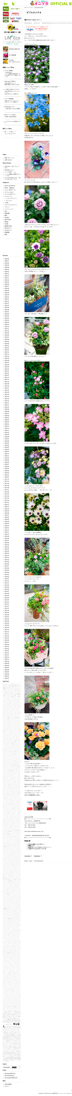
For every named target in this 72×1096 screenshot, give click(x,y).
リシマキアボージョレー (10, 989)
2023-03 (7, 345)
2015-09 (7, 536)
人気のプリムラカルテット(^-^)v (37, 848)
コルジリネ (7, 787)
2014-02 (7, 576)
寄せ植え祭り (14, 1026)
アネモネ (15, 706)
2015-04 (7, 547)
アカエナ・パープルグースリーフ (10, 701)
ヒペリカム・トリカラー (10, 890)
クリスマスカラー (15, 762)
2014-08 (7, 564)
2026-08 (7, 259)
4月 (3, 684)
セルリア (18, 832)
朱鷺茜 (11, 1035)
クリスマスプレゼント (14, 763)
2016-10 (7, 509)
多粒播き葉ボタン (17, 1020)
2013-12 (7, 581)
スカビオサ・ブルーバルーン (14, 820)
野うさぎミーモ (6, 1055)
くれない (12, 688)
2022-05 (7, 367)
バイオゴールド (11, 876)
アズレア (10, 706)
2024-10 (7, 305)
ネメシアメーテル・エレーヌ (14, 864)
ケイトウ (7, 775)
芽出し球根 (8, 1047)
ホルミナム (12, 951)
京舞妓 (9, 1011)
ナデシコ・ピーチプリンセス (14, 859)
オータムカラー (6, 738)
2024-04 (7, 318)
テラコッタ (13, 851)
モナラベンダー (15, 977)
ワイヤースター (12, 1009)
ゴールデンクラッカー (13, 791)
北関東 (14, 1014)
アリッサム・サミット (11, 711)
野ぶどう (11, 1055)
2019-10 (7, 432)
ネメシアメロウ (14, 863)
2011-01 (7, 655)
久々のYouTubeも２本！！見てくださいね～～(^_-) (12, 178)
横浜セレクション (10, 1037)
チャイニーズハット (11, 848)
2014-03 (7, 574)
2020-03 (7, 422)
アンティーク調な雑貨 (14, 717)
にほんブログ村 (28, 817)
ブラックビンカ (16, 912)
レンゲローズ (13, 1003)
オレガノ (12, 734)
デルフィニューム (54, 23)
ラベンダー (11, 983)
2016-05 (7, 519)
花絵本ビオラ (15, 1046)
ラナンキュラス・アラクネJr (12, 980)
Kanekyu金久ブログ (10, 106)
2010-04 (7, 674)
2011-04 (7, 648)
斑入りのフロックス (9, 1030)
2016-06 (7, 517)
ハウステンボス (9, 870)
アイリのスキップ (16, 700)
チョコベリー (7, 849)
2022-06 (7, 364)
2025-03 (7, 295)
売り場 (13, 1018)
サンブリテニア (13, 797)
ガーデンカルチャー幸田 (11, 751)
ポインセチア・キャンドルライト (11, 955)
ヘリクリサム (10, 936)
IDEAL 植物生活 (9, 188)
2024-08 (7, 309)
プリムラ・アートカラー (8, 925)
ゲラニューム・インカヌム (8, 778)
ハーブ (15, 875)
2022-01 (7, 375)
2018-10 (7, 458)
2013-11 (7, 583)
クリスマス (9, 762)
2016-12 (7, 504)
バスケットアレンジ (15, 878)
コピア (5, 784)
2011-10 (7, 636)
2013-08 (7, 589)
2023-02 (7, 348)
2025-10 (7, 280)
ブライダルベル (11, 908)
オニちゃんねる (9, 192)
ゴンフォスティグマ (14, 789)
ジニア (7, 810)
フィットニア (17, 901)
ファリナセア (11, 901)
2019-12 (7, 428)
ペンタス (18, 950)
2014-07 (7, 566)
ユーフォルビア (13, 979)
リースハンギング (12, 999)
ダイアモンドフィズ (9, 843)
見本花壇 (17, 1051)
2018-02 (7, 475)
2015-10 (7, 534)
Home (26, 861)
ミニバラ (69, 23)
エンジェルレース (13, 727)
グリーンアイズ (8, 772)
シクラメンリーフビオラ (8, 799)
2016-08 (7, 513)
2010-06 (7, 670)
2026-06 (7, 263)
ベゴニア (14, 939)
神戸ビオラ (11, 1040)
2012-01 (7, 629)
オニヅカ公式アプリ (10, 194)
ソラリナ (4, 842)
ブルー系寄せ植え (8, 918)
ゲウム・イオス (9, 777)
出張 (19, 1012)
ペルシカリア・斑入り (11, 950)
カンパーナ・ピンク (14, 746)
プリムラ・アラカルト (16, 924)
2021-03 (7, 396)
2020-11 (7, 405)
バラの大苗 (14, 879)
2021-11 (7, 379)
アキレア (9, 703)
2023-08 (7, 335)
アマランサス (12, 708)
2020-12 (7, 403)
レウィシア (9, 1000)
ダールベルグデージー (15, 846)
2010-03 (7, 676)
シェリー (10, 798)
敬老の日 (19, 1027)
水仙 (17, 1037)
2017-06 (7, 492)
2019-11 (7, 430)
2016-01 (7, 528)
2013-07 (7, 591)
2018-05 (7, 468)
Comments (27, 856)
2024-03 (7, 320)
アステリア (7, 705)
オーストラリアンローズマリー (13, 736)
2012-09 (7, 612)
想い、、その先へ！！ (10, 131)
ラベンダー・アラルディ (8, 984)
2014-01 (7, 578)
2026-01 (7, 273)
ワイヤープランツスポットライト (14, 1010)
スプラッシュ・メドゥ (13, 824)
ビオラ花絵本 (7, 893)
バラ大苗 (8, 881)
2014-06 (7, 568)
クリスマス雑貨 (15, 766)
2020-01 (7, 426)
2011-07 (7, 642)
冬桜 (17, 1012)
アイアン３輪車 (17, 696)
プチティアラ (10, 919)
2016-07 (7, 515)
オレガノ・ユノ (17, 734)
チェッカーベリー (6, 847)
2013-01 (7, 604)
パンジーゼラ (9, 886)
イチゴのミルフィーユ (10, 721)
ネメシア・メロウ (10, 869)
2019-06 (7, 441)
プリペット (15, 922)
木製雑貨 (8, 1035)
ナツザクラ (5, 859)
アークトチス (12, 718)
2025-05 (7, 290)
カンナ (8, 746)
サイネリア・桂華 (15, 792)
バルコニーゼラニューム (15, 881)
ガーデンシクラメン (14, 752)
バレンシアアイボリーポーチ (9, 882)
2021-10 (7, 381)
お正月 (10, 686)
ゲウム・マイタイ (16, 777)
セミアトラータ (14, 831)
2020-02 (7, 424)
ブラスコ (8, 911)
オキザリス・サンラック (9, 729)
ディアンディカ (12, 852)
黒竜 (8, 1061)
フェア (4, 902)
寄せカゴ (11, 1024)
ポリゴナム (6, 956)
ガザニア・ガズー (8, 749)
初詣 (12, 1014)
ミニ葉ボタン (9, 973)
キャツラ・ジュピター (8, 755)
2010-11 (7, 659)
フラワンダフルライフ (11, 205)
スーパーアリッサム (13, 825)
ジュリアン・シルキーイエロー (10, 816)
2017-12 (7, 479)
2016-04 (7, 521)
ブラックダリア (13, 911)
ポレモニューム (12, 956)
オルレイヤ (7, 734)
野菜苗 (15, 1055)
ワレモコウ (5, 1011)
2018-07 (7, 464)
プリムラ (16, 923)
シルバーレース (11, 805)
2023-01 (7, 350)
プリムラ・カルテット (10, 927)
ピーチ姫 (10, 900)
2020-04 (7, 420)
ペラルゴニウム (6, 946)
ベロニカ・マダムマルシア (12, 942)
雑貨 (6, 234)
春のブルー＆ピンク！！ (33, 20)
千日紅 (4, 1015)
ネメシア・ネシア (10, 866)
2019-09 (7, 434)
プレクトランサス (14, 931)
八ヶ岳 (12, 1011)
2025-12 (7, 276)
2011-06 (7, 644)
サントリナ (13, 795)
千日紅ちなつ (9, 1015)
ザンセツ (6, 798)
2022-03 (7, 371)
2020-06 (7, 415)
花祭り (10, 1046)
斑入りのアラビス (6, 1029)
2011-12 (7, 631)
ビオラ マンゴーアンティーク (12, 891)
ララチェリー (7, 988)
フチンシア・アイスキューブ (11, 903)
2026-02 (7, 271)
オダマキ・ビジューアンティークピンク (11, 732)
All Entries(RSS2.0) (10, 1073)
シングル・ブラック (14, 806)
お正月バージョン (15, 686)
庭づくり (11, 1027)
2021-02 (7, 398)
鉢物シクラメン (14, 1056)
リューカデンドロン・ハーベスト (10, 998)
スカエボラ (18, 819)
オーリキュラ (12, 738)
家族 (6, 215)
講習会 (13, 1052)
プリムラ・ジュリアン (11, 928)
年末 (8, 1027)
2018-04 (7, 470)
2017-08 (7, 487)
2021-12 (7, 377)
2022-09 (7, 358)
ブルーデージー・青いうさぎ (12, 917)
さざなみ (16, 689)
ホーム (26, 7)
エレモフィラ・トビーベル (13, 725)
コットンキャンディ (12, 783)
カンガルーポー (13, 745)
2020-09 (7, 409)
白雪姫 (7, 1040)
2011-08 (7, 640)
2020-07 (7, 413)
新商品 (6, 221)
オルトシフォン (14, 733)
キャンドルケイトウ (13, 757)
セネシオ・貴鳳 (7, 831)
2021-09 (7, 384)
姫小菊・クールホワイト (12, 1022)
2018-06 (7, 466)
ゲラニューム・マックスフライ (12, 781)
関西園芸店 (11, 1058)
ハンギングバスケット (10, 874)
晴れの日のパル (7, 1034)
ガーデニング (37, 23)
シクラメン (18, 798)
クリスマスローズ (14, 765)
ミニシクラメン (12, 967)
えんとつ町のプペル (10, 190)
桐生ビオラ (15, 1035)
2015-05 (7, 545)
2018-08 (7, 462)
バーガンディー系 (12, 884)
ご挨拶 (4, 689)
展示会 (18, 1026)
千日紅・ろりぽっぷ (16, 1015)
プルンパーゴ (7, 931)
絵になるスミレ (17, 1042)
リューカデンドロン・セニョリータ (13, 996)
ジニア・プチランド (13, 810)
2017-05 (7, 494)
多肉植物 (4, 1021)
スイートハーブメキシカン (9, 819)
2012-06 (7, 619)
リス (8, 993)
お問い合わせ (8, 160)
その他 (6, 202)
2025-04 (7, 292)
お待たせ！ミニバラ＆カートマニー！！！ (39, 847)
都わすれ (15, 1053)
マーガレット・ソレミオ (12, 961)
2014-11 (7, 557)
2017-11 (7, 481)
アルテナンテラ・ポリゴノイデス (14, 712)
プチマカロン (16, 919)
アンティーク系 (6, 717)
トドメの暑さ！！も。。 (11, 172)
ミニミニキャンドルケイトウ (13, 972)
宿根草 (7, 1024)
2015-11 (7, 532)
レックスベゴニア (16, 1001)
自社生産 (15, 1043)
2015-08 (7, 538)
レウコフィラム (9, 1001)
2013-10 (7, 585)
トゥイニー (16, 854)
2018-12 (7, 453)
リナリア (15, 993)
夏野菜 (8, 1020)
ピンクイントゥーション (11, 898)
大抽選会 (16, 1021)
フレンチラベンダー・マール (11, 907)
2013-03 (7, 600)
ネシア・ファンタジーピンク (12, 862)
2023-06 (7, 339)
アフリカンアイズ (10, 707)
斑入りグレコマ (7, 1031)
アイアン (8, 695)
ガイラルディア (11, 747)
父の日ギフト (8, 230)
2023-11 (7, 328)
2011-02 (7, 653)
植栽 (5, 1037)
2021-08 (7, 386)
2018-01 (7, 477)
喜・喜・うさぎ (14, 1016)
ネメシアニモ (8, 863)
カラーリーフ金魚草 (13, 740)
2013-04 (7, 598)
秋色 (7, 1041)
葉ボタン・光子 (11, 1048)
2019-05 (7, 443)
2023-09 (7, 333)
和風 (10, 1016)
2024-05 (7, 316)
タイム (8, 842)
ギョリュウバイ (15, 760)
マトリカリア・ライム (12, 958)
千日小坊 (18, 1014)
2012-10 (7, 610)
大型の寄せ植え (10, 1021)
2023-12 (7, 326)
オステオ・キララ (16, 730)
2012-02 (7, 627)
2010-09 (7, 663)
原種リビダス (5, 1016)
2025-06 (7, 288)
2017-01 (7, 502)
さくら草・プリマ (9, 689)
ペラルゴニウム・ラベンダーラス (11, 947)
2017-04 (7, 496)
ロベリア (17, 1004)
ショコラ (9, 804)
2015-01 (7, 553)
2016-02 (7, 525)
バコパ (9, 878)
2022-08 (7, 360)
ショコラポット (14, 804)
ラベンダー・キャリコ (9, 985)
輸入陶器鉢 (7, 1053)
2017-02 (7, 500)
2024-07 (7, 311)
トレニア (10, 857)
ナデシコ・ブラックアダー (8, 860)
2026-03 (7, 269)
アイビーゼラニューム (15, 697)
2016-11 (7, 506)
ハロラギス (11, 871)
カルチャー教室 (10, 743)
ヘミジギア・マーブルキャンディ (12, 935)
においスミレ (16, 691)
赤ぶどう (17, 1052)
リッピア (11, 993)
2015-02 (7, 551)
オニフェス (9, 200)
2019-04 (7, 445)
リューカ (10, 994)
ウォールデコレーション (8, 723)
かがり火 (8, 688)
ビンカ (13, 896)
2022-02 (7, 373)
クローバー (9, 771)
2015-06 (7, 542)
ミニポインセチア (10, 971)
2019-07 (7, 439)
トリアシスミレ (62, 23)
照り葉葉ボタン (12, 1038)
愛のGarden (8, 219)
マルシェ (7, 207)
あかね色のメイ (16, 685)
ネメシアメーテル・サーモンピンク (10, 865)
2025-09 (7, 282)
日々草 (12, 1032)
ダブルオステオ (45, 23)
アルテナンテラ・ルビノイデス (9, 713)
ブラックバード (9, 912)
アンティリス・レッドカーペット (13, 716)
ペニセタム (13, 945)
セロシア (11, 837)
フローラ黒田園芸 (9, 98)
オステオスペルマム (8, 730)
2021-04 (7, 394)
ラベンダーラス (17, 983)
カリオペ (9, 741)
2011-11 (7, 633)
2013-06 (7, 593)
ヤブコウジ (8, 978)
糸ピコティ (16, 1041)
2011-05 (7, 646)
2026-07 (7, 261)
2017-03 (7, 498)
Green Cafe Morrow (10, 185)
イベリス (17, 721)
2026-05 (7, 265)
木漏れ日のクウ (14, 1034)
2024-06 (7, 314)
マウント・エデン (12, 957)
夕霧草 (11, 1020)
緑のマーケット (6, 1043)
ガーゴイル (14, 749)
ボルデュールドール (16, 952)
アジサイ (13, 703)
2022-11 (7, 354)
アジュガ (17, 703)
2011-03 (7, 650)
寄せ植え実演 (8, 1026)
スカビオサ (5, 820)
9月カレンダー (8, 684)
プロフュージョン (11, 934)
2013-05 (7, 595)
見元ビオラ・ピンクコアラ (9, 1051)
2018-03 (7, 472)
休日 (6, 211)
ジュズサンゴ (9, 811)
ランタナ (12, 988)
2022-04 (7, 369)
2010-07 (7, 667)
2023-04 (7, 343)
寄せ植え (7, 217)
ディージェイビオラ (9, 853)
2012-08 (7, 614)
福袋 (15, 1040)
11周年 (12, 684)
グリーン (14, 771)
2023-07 (7, 337)
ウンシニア (15, 723)
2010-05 (7, 672)
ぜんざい (19, 690)
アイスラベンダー (6, 697)
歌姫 (15, 1037)
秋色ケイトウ (11, 1041)
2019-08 (7, 437)
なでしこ (11, 691)
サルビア (6, 794)
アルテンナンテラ (9, 714)
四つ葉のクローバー (8, 1017)
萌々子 (12, 1047)
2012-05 (7, 621)
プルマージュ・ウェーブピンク (9, 930)
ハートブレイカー (9, 875)
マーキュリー (16, 965)
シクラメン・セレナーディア (11, 800)
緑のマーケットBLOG (10, 114)
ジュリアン (14, 811)
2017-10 (7, 483)
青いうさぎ (16, 1060)
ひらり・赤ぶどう (10, 692)
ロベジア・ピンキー (11, 1004)
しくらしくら (7, 690)
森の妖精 (6, 1036)
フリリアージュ (9, 906)
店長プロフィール (9, 158)
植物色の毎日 (8, 226)
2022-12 (7, 352)
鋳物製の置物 (9, 1057)
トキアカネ (9, 855)
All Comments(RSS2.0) (11, 1077)
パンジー (4, 886)
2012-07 (7, 617)
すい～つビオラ (13, 690)
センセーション (12, 838)
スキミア (4, 821)
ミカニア (10, 966)
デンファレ (11, 854)
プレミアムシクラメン (9, 933)
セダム (12, 830)
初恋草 (9, 1014)
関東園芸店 (6, 1058)
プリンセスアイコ (17, 929)
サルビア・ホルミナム (13, 794)
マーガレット (7, 960)
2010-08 (7, 665)
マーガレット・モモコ (8, 965)
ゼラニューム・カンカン (12, 840)
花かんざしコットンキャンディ (12, 1045)
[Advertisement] (11, 145)
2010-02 (7, 678)
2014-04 (7, 572)
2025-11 (7, 278)
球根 (17, 1038)
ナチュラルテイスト (16, 858)
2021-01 (7, 400)
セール (17, 838)
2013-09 (7, 587)
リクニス (16, 988)
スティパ (9, 821)
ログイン (7, 1086)
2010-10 (7, 661)
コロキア (18, 787)
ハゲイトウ (15, 870)
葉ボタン (16, 1047)
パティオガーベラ (16, 885)
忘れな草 (15, 1027)
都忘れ (18, 1053)
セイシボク (13, 828)
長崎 (14, 1057)
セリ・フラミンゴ (12, 832)
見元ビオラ (9, 1050)
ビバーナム (16, 895)
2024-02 (7, 322)
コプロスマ (9, 784)
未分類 (6, 224)
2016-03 (7, 523)
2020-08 (7, 411)
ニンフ (4, 862)
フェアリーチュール (10, 902)
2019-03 (7, 447)
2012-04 (7, 623)
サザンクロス (9, 793)
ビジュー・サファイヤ (14, 893)
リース (6, 999)
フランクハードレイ (12, 904)
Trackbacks (37, 856)
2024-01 (7, 324)
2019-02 (7, 449)
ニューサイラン (17, 860)
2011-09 (7, 638)
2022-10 (7, 356)
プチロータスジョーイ (12, 920)
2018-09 (7, 460)
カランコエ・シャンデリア (15, 739)
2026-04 (7, 267)
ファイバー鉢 (15, 900)
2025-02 (7, 297)
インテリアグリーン (11, 198)
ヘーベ (16, 938)
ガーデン (13, 750)
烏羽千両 (7, 1038)
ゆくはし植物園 (8, 70)
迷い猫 (11, 1053)
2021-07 (7, 388)
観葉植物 (7, 232)
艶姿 (18, 1043)
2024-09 (7, 307)
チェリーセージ (14, 847)
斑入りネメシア (14, 1031)
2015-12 (7, 530)
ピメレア (10, 897)
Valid (8, 1084)
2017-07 (7, 489)
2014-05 (7, 570)
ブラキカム (17, 908)
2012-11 (7, 608)
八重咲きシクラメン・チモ (9, 1012)
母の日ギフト (8, 228)
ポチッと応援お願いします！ (32, 795)
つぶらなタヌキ (6, 691)
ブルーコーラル (13, 915)
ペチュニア (16, 944)
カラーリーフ (5, 740)
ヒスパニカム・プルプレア (10, 887)
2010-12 (7, 657)
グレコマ (10, 773)
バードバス (10, 885)
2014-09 (7, 561)
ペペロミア (18, 945)
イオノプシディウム (15, 719)
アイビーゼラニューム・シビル (9, 699)
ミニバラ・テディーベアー (9, 969)
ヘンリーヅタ (11, 938)
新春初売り (6, 1032)
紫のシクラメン (10, 1042)
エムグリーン (16, 724)
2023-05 (7, 341)
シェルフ (14, 798)
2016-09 (7, 511)
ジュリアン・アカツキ (10, 814)
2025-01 (7, 299)
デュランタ (16, 853)
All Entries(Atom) (9, 1075)
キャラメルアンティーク (9, 756)
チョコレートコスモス (14, 849)
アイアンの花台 (13, 695)
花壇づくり (6, 1046)
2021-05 (7, 392)
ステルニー (13, 821)
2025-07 (7, 286)
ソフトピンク (18, 841)
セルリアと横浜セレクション (9, 833)
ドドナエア (15, 857)
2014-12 (7, 555)
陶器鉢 (15, 1058)
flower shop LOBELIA (10, 81)
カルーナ (16, 743)
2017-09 (7, 485)
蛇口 (16, 1048)
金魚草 (18, 1055)
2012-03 (7, 625)
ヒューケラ (18, 890)
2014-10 (7, 559)
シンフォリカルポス (12, 808)
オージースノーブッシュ (8, 735)
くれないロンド (17, 688)
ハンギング (12, 873)
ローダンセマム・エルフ (11, 1007)
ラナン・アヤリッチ (15, 982)
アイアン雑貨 (10, 696)
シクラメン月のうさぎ (8, 803)
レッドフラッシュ (6, 1003)
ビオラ (4, 891)
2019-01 (7, 451)
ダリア (9, 846)
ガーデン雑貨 (12, 754)
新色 (10, 1032)
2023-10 (7, 331)
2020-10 (7, 407)
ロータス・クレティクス (14, 1005)
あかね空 (10, 685)
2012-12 (7, 606)
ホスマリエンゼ (6, 951)
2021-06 (7, 390)
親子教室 (6, 1052)
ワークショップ (9, 209)
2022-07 (7, 362)
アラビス (13, 710)
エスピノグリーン (9, 724)
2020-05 (7, 417)
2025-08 (7, 284)
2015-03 (7, 549)
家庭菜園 (7, 213)
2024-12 (7, 301)
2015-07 (7, 540)
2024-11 (7, 303)
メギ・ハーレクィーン (14, 976)
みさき (7, 694)
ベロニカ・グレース (9, 941)
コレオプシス (13, 787)
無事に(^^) (31, 845)
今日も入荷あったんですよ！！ (36, 844)
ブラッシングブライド (14, 913)
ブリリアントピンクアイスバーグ (12, 914)
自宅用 (11, 1043)
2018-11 (7, 456)
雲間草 (12, 1060)
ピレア (13, 897)
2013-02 (7, 602)
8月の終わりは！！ (10, 170)
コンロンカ (14, 788)
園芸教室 (10, 1018)
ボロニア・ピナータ (11, 953)
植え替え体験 (11, 1036)
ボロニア (4, 953)
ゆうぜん (11, 694)
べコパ (16, 692)
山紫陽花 (4, 1027)
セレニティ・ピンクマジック (12, 835)
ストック (18, 821)
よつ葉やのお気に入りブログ (12, 89)
